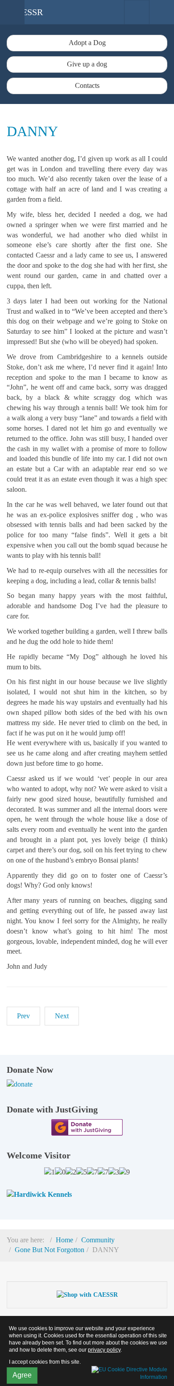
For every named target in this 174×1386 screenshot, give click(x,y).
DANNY (32, 131)
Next (62, 1016)
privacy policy (104, 1350)
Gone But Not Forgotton (49, 1249)
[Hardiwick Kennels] (39, 1194)
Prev (23, 1016)
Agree (22, 1375)
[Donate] (87, 1084)
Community (98, 1240)
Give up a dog (87, 64)
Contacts (87, 85)
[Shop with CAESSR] (87, 1294)
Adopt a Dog (87, 42)
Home (64, 1240)
